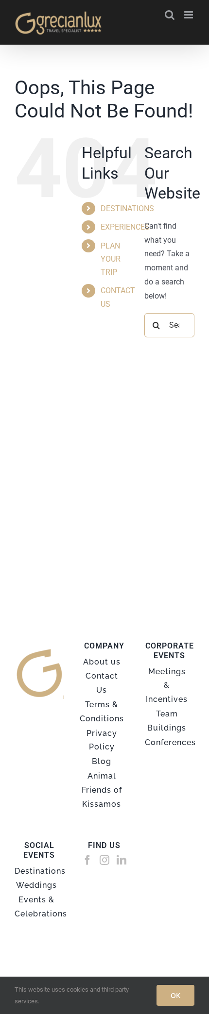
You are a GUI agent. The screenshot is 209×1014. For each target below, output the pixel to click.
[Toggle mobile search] (169, 15)
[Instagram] (104, 860)
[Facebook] (87, 860)
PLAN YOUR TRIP (111, 259)
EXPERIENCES (125, 227)
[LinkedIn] (121, 860)
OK (175, 995)
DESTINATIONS (127, 208)
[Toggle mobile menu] (189, 15)
